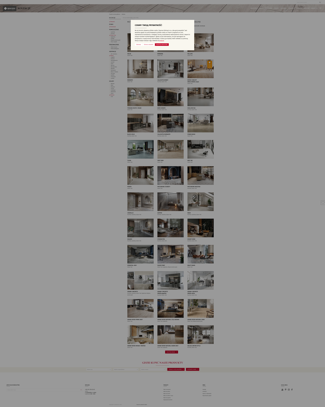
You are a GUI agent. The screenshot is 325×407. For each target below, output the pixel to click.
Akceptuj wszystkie (161, 44)
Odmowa (138, 44)
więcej (162, 40)
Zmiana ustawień (148, 44)
